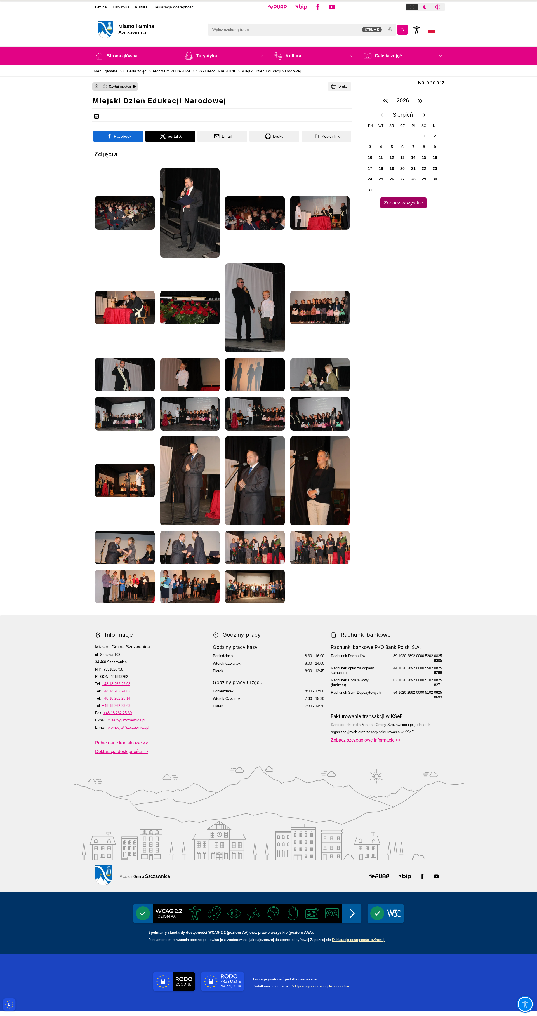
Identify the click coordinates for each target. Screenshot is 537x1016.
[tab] (412, 7)
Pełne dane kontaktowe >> (121, 742)
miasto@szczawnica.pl (126, 720)
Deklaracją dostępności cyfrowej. (358, 940)
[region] (403, 150)
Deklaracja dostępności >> (121, 751)
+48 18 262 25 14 (116, 698)
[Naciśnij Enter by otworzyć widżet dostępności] (416, 29)
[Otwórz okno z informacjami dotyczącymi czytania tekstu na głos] (96, 86)
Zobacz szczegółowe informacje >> (366, 740)
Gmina (101, 7)
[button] (277, 7)
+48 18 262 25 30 (117, 713)
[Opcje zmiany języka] (431, 29)
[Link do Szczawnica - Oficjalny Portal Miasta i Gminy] (103, 875)
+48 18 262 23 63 (116, 706)
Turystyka (120, 7)
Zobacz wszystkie (403, 203)
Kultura (141, 7)
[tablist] (425, 7)
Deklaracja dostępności (173, 7)
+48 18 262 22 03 (116, 684)
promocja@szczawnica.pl (128, 727)
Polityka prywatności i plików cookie (320, 986)
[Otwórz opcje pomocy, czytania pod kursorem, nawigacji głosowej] (525, 1004)
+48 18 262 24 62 (116, 691)
